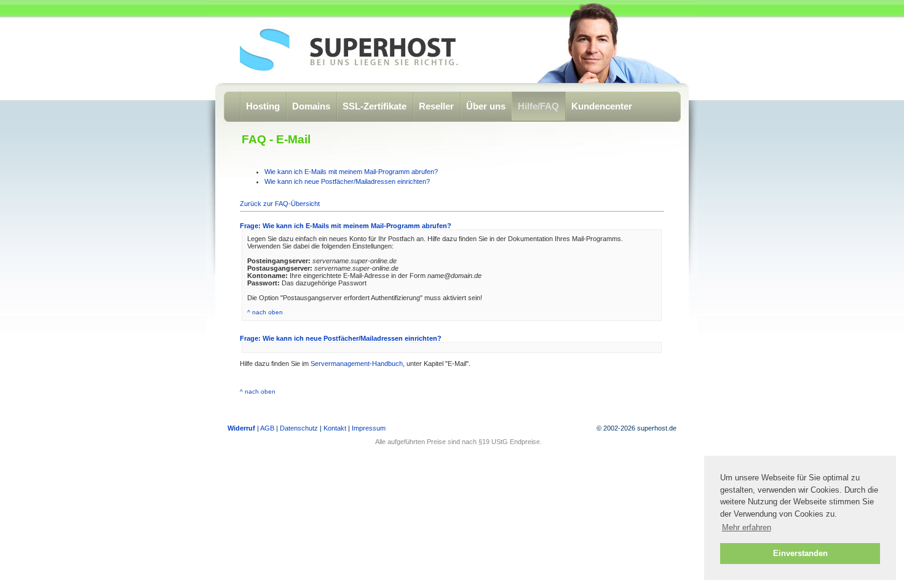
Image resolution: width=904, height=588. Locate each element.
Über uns (486, 106)
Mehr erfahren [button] (746, 527)
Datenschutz (299, 428)
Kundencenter (601, 106)
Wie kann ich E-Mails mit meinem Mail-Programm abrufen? (351, 171)
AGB (267, 428)
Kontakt (334, 428)
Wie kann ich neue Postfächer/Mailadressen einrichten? (347, 181)
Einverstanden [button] (800, 553)
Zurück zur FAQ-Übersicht (280, 203)
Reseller (436, 106)
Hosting (263, 106)
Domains (311, 106)
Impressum (369, 428)
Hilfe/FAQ (538, 106)
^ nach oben (265, 312)
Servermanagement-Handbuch (357, 363)
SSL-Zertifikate (374, 106)
